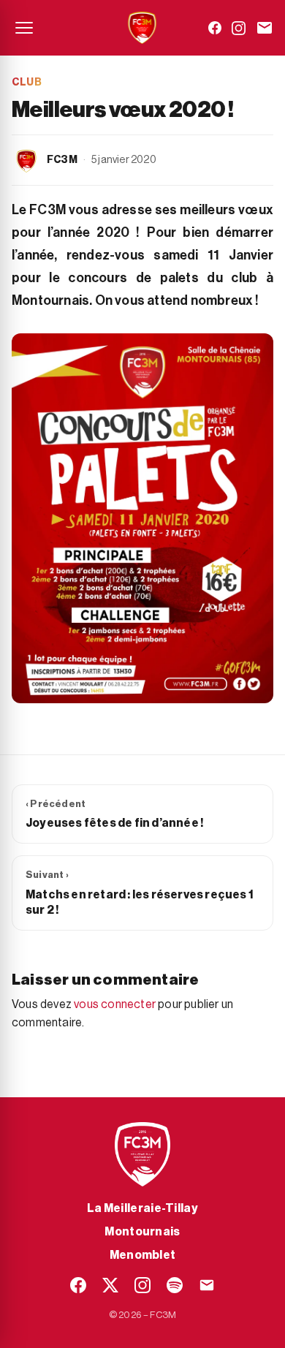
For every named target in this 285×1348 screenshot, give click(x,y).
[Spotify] (175, 1285)
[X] (110, 1285)
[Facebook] (214, 27)
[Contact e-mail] (264, 28)
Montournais (142, 1232)
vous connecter (115, 1004)
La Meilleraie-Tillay (142, 1208)
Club (27, 82)
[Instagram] (239, 28)
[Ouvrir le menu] (24, 27)
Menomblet (143, 1255)
